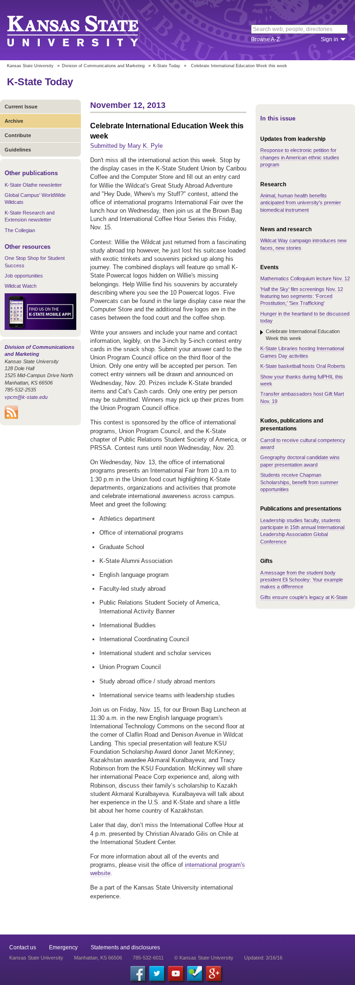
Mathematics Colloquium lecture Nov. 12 (305, 278)
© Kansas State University (203, 957)
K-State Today (166, 65)
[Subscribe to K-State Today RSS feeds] (11, 417)
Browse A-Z (265, 39)
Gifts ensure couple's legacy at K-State (304, 597)
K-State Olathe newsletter (33, 185)
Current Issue (21, 106)
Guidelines (18, 149)
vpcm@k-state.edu (26, 397)
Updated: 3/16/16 (263, 957)
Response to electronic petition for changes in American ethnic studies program (299, 157)
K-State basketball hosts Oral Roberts (302, 366)
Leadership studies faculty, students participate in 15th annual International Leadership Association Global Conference (302, 531)
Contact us (22, 947)
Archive (14, 121)
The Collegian (20, 230)
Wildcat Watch (21, 286)
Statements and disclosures (125, 947)
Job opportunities (24, 275)
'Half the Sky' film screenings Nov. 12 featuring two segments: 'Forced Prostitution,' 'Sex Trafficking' (301, 296)
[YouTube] (175, 973)
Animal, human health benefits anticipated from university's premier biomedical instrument (300, 203)
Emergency (63, 947)
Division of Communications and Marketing (103, 65)
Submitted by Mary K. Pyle (126, 145)
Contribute (18, 135)
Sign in (329, 39)
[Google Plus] (213, 973)
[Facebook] (137, 973)
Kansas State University (84, 30)
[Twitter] (156, 973)
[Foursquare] (194, 973)
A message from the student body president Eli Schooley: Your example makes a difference (301, 580)
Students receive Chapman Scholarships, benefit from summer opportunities (299, 482)
